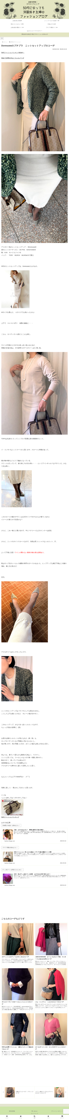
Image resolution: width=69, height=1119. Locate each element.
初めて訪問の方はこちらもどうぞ (12, 58)
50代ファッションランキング (10, 817)
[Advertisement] (34, 902)
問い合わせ (34, 1111)
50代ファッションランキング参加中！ (12, 52)
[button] (63, 573)
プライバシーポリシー (57, 1111)
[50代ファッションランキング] (12, 807)
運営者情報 (12, 1111)
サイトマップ (34, 1113)
